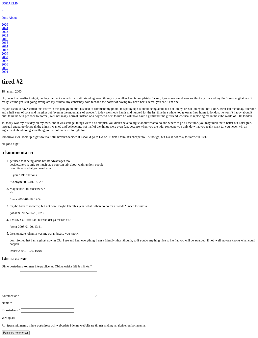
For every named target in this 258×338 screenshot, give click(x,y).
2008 (5, 57)
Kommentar (10, 295)
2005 (5, 68)
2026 (5, 24)
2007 (5, 60)
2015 (5, 42)
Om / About (9, 17)
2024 (5, 28)
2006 (5, 64)
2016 (5, 39)
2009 (5, 53)
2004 (5, 71)
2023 (5, 31)
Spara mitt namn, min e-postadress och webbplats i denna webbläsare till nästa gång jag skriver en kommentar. (76, 325)
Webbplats (8, 317)
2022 (5, 35)
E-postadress (11, 310)
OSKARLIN (10, 3)
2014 (5, 46)
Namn (7, 303)
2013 (5, 50)
